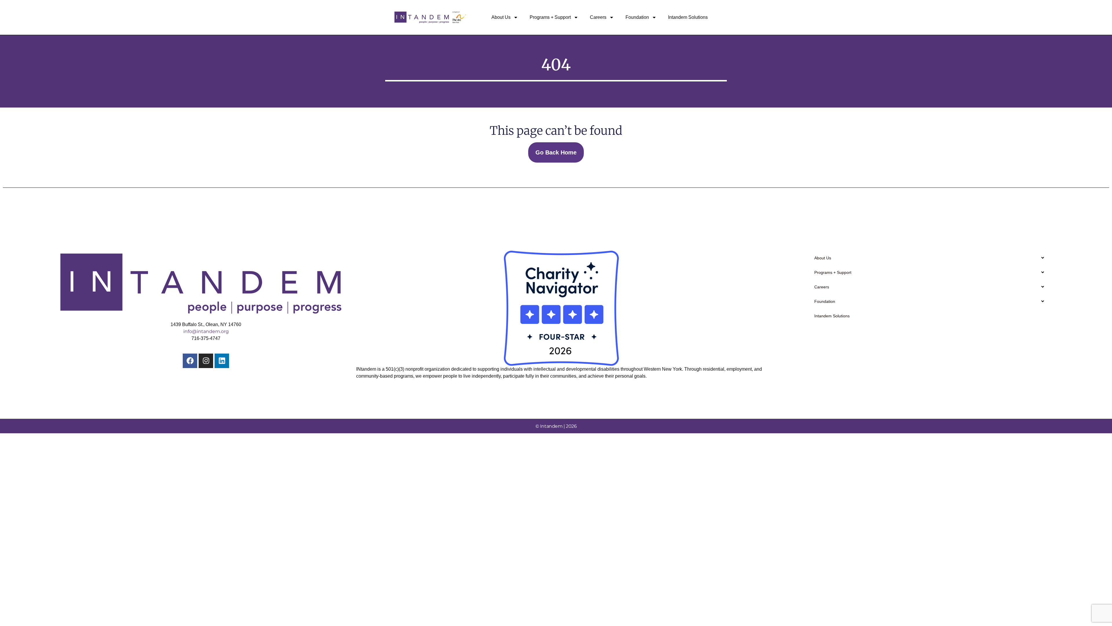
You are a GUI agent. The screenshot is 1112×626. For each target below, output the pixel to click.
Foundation (637, 17)
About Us (501, 17)
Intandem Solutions (688, 17)
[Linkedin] (222, 361)
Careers (598, 17)
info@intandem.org (206, 331)
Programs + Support (550, 17)
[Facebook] (190, 361)
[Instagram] (206, 361)
